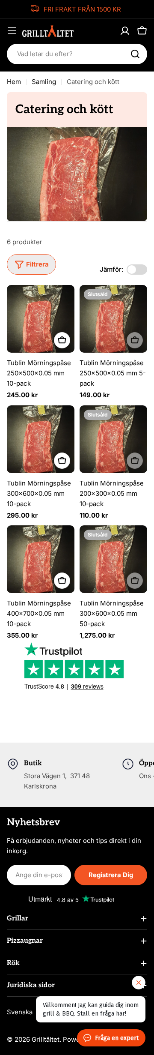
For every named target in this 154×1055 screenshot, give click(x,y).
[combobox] (77, 54)
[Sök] (135, 54)
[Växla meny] (12, 31)
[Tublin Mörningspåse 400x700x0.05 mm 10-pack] (40, 559)
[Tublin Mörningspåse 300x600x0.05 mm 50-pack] (113, 559)
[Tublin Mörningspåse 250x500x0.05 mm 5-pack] (113, 319)
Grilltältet (45, 1039)
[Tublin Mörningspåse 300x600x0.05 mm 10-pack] (40, 439)
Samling (44, 82)
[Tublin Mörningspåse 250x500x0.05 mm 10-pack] (40, 319)
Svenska (20, 1012)
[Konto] (125, 31)
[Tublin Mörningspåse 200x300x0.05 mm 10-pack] (113, 439)
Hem (14, 82)
